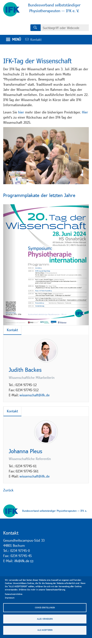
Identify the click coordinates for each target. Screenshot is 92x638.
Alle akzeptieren (44, 630)
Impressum (10, 598)
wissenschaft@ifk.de (34, 395)
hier (21, 112)
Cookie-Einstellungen (45, 607)
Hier (85, 112)
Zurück (8, 490)
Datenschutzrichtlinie (13, 594)
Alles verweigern (45, 619)
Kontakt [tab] (12, 330)
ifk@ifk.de (21, 561)
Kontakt (31, 39)
